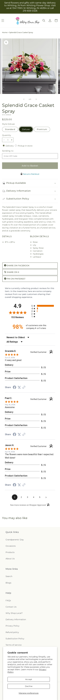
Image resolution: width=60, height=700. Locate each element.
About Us (10, 558)
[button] (44, 20)
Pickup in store (25, 145)
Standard (10, 129)
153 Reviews (20, 317)
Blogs (8, 583)
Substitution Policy (15, 638)
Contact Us (11, 607)
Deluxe (26, 129)
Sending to (12, 150)
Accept (28, 679)
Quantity (6, 135)
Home (4, 32)
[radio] (43, 306)
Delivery (10, 145)
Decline (28, 686)
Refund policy (12, 632)
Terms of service (13, 645)
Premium (42, 129)
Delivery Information (16, 619)
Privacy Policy (12, 626)
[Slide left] (24, 99)
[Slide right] (36, 99)
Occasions (11, 546)
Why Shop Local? (14, 613)
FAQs (8, 600)
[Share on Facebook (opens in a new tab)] (14, 387)
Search (9, 576)
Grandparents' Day (15, 539)
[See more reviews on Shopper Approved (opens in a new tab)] (23, 387)
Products (10, 552)
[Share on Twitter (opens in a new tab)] (19, 387)
